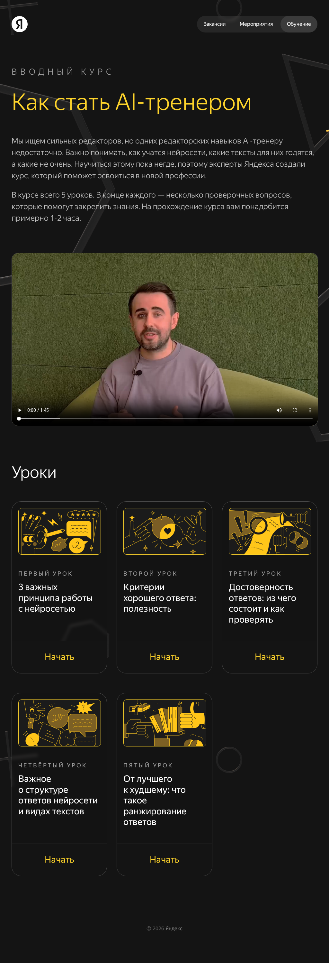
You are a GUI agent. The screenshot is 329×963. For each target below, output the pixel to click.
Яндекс (173, 928)
